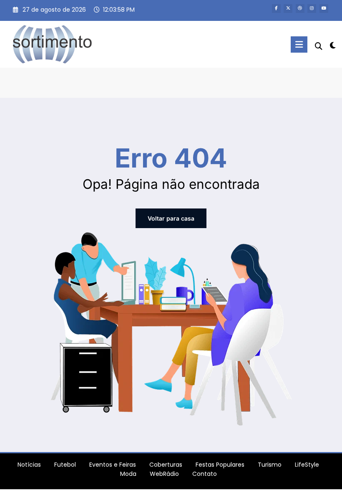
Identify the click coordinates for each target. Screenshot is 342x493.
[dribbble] (300, 8)
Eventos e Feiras (112, 464)
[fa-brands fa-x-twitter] (288, 8)
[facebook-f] (276, 8)
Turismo (270, 464)
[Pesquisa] (319, 46)
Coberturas (165, 464)
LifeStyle (307, 464)
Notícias (29, 464)
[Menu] (299, 44)
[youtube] (323, 8)
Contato (204, 474)
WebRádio (164, 474)
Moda (128, 474)
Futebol (65, 464)
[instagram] (311, 8)
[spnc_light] (332, 45)
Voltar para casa (171, 218)
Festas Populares (220, 464)
